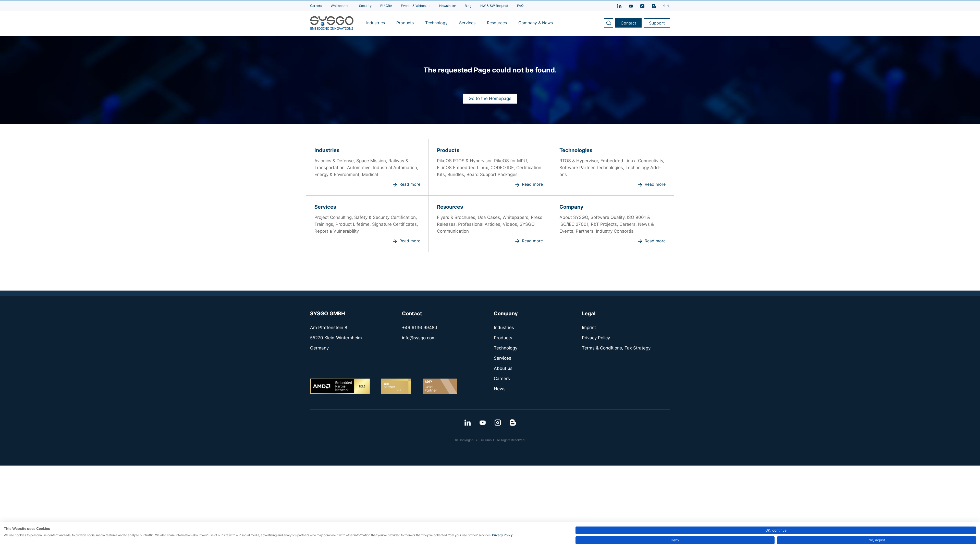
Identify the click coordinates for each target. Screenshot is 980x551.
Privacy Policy (502, 535)
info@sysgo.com (419, 337)
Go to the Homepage (490, 98)
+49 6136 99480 (419, 327)
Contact (628, 23)
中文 (666, 6)
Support (657, 23)
